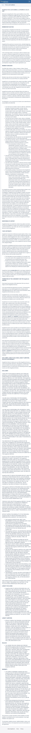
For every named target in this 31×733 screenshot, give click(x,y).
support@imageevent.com (8, 290)
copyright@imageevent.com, (15, 238)
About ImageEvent (11, 728)
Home (3, 4)
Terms (17, 728)
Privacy (22, 728)
